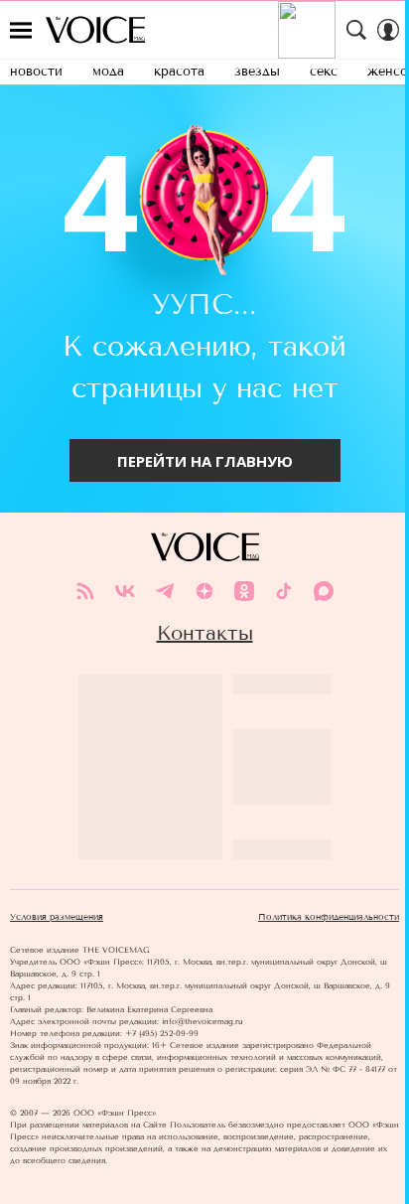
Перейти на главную (205, 461)
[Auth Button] (388, 30)
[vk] (125, 591)
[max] (324, 591)
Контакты (205, 633)
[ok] (244, 591)
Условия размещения (56, 917)
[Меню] (21, 30)
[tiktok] (284, 591)
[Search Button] (356, 30)
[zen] (204, 591)
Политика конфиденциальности (328, 917)
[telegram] (165, 591)
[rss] (85, 591)
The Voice (95, 30)
